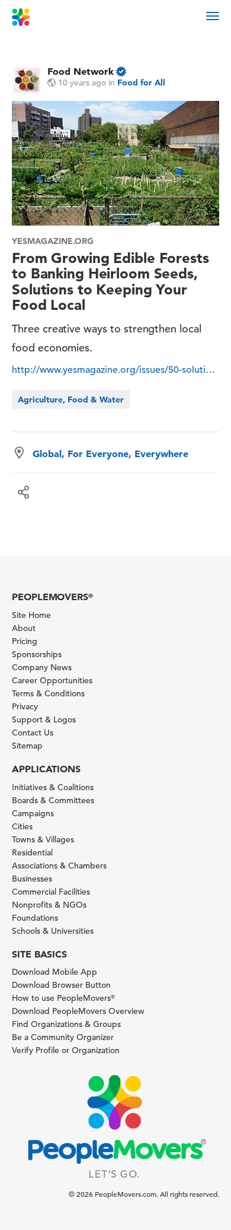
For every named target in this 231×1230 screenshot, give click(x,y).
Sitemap (27, 745)
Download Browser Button (61, 984)
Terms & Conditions (48, 693)
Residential (32, 852)
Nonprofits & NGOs (49, 904)
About (24, 628)
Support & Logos (44, 719)
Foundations (35, 917)
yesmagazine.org (53, 241)
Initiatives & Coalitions (53, 787)
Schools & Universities (53, 930)
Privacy (25, 706)
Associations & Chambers (59, 865)
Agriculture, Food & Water (71, 399)
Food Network (80, 71)
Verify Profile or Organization (66, 1050)
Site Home (31, 615)
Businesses (32, 878)
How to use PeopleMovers (63, 998)
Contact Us (32, 732)
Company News (42, 667)
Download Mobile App (54, 971)
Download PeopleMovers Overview (78, 1011)
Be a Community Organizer (63, 1037)
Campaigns (33, 813)
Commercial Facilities (51, 891)
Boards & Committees (53, 800)
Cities (22, 826)
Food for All (141, 82)
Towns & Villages (43, 839)
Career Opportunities (52, 680)
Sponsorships (37, 654)
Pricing (24, 641)
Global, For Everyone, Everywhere (110, 453)
